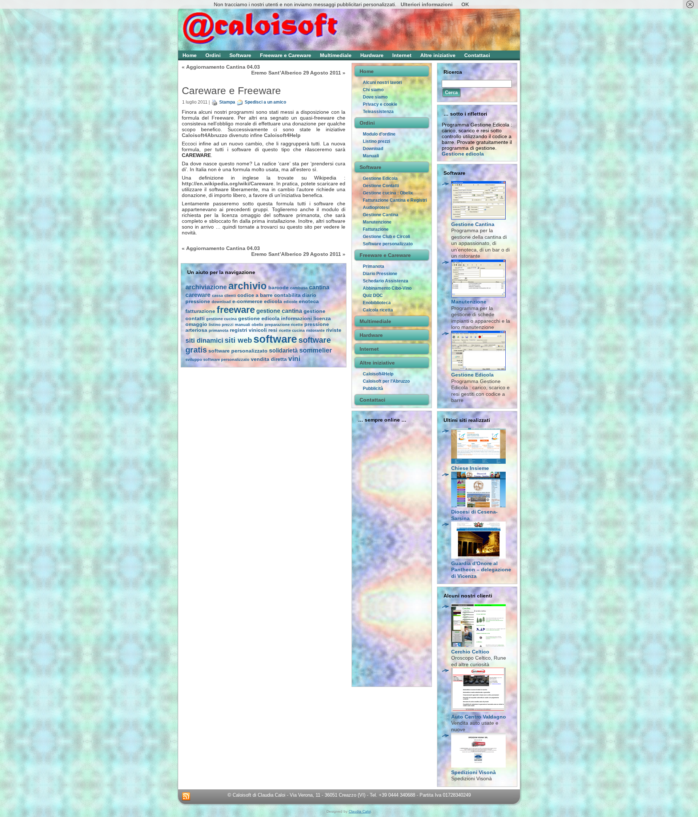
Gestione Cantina (380, 214)
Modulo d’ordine (379, 134)
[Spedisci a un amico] (240, 102)
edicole (290, 301)
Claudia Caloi (360, 811)
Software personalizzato (388, 243)
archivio (247, 285)
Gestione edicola (463, 154)
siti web (238, 340)
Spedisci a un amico (265, 102)
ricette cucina (292, 330)
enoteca (309, 301)
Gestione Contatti (381, 185)
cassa (217, 295)
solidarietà (283, 350)
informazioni (296, 318)
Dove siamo (375, 97)
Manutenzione (377, 222)
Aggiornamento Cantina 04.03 (223, 67)
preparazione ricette (284, 324)
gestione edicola (259, 318)
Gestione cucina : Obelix (388, 193)
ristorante (315, 330)
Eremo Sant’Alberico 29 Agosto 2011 (296, 73)
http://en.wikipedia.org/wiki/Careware (227, 183)
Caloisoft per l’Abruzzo (386, 381)
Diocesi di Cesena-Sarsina (474, 515)
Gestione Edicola (380, 178)
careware (197, 295)
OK (465, 4)
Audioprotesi (376, 207)
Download (373, 148)
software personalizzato (238, 351)
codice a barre (255, 295)
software (275, 339)
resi (272, 330)
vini (294, 358)
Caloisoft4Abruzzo (205, 135)
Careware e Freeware (231, 90)
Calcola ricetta (378, 310)
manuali (242, 324)
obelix (257, 324)
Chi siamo (373, 89)
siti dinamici (204, 340)
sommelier (315, 350)
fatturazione (200, 311)
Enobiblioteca (377, 302)
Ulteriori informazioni (427, 4)
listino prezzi (221, 324)
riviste (333, 330)
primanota (218, 330)
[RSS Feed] (186, 796)
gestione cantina (279, 311)
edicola (273, 301)
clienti (230, 295)
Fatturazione (376, 229)
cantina (319, 287)
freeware (236, 309)
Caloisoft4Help (282, 135)
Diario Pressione (380, 273)
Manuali (371, 155)
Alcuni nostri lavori (382, 82)
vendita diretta (269, 359)
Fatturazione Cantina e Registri (395, 200)
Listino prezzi (376, 141)
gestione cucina (221, 319)
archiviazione (206, 287)
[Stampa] (214, 102)
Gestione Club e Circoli (386, 236)
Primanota (373, 266)
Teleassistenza (378, 111)
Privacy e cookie (380, 104)
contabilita (287, 295)
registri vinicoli (248, 330)
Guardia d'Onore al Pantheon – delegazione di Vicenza (481, 569)
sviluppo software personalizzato (217, 359)
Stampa (227, 102)
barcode (278, 287)
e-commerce (247, 301)
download (221, 301)
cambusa (299, 288)
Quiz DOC (373, 295)
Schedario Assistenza (385, 280)
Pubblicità (373, 388)
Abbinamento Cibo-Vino (387, 288)
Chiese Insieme (470, 468)
